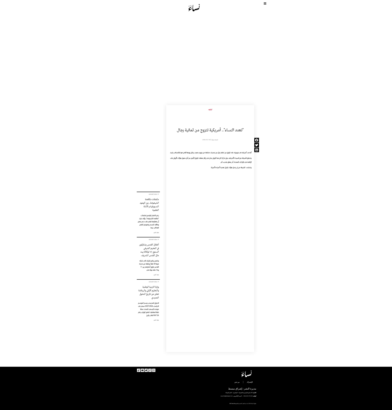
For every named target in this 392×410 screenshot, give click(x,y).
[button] (256, 140)
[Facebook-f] (150, 370)
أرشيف (210, 109)
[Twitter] (146, 370)
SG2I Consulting (232, 403)
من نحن (237, 382)
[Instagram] (153, 370)
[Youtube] (142, 370)
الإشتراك (250, 382)
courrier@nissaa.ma (226, 396)
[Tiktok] (138, 370)
